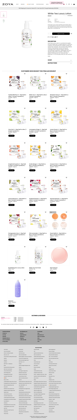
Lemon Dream (21, 390)
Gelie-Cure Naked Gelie (38, 392)
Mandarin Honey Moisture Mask (54, 397)
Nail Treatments (37, 408)
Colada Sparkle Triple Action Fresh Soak (10, 381)
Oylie (38, 341)
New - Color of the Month (53, 356)
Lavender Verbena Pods (8, 376)
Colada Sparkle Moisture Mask (9, 397)
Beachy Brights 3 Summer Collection (25, 356)
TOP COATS (6, 349)
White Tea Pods (51, 372)
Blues (5, 365)
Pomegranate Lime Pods (8, 374)
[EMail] (55, 37)
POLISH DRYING (36, 349)
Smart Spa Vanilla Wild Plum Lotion (25, 404)
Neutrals (5, 360)
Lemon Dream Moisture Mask (39, 399)
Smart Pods (6, 411)
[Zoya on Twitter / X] (40, 327)
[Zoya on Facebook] (30, 327)
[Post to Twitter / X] (49, 37)
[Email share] (55, 37)
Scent (50, 60)
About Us (21, 333)
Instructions (52, 63)
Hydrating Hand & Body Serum (54, 395)
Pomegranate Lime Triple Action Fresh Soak (10, 383)
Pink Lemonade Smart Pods (53, 358)
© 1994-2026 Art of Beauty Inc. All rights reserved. (38, 417)
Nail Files (5, 408)
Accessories (21, 351)
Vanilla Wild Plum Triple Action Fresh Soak (25, 381)
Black (50, 367)
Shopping (22, 338)
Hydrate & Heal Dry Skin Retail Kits (40, 376)
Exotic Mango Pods (7, 372)
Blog (47, 4)
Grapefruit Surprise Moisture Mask (25, 399)
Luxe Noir (50, 374)
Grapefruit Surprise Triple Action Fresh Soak (40, 383)
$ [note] (9, 133)
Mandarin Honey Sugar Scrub (9, 388)
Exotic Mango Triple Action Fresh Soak (40, 381)
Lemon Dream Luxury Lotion (54, 404)
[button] (7, 4)
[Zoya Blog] (43, 327)
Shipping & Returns (6, 338)
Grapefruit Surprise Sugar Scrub (9, 390)
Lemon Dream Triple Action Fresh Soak (55, 383)
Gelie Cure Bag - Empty (23, 406)
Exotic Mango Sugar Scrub (53, 388)
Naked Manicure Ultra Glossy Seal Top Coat (25, 395)
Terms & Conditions (6, 339)
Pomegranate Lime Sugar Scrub (24, 388)
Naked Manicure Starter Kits (24, 411)
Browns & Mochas (37, 367)
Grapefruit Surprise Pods (38, 372)
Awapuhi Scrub (51, 392)
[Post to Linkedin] (54, 37)
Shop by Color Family (52, 365)
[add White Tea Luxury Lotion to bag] (71, 33)
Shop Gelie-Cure (52, 376)
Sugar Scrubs (6, 392)
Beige (35, 379)
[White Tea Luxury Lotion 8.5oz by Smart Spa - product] (4, 21)
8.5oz (52, 20)
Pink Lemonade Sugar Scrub (24, 360)
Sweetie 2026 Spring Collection (39, 356)
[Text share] (57, 37)
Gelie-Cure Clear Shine (38, 395)
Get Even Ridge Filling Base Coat (24, 365)
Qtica (38, 338)
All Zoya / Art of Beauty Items (39, 413)
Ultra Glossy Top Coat (37, 406)
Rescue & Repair (52, 351)
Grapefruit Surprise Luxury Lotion (39, 404)
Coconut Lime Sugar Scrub (23, 358)
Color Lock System (7, 351)
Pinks (35, 360)
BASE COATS (21, 349)
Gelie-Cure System (41, 336)
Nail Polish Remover (22, 408)
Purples (20, 363)
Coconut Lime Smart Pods (38, 358)
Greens (20, 367)
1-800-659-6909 (23, 339)
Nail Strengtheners (52, 349)
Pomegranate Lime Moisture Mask (10, 399)
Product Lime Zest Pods (23, 374)
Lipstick (5, 358)
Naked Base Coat (52, 406)
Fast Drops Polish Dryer (53, 363)
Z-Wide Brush (36, 411)
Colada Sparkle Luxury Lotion (9, 406)
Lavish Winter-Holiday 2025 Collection (10, 356)
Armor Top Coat (36, 363)
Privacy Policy (5, 341)
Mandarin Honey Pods (23, 372)
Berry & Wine (6, 379)
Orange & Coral (51, 379)
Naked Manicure (52, 411)
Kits (34, 351)
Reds (50, 360)
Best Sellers (36, 365)
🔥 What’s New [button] (30, 4)
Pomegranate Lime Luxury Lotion (9, 404)
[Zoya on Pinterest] (46, 327)
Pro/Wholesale (40, 4)
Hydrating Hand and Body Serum (24, 392)
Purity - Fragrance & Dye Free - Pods (40, 374)
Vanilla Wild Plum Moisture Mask (24, 397)
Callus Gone (6, 413)
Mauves (20, 379)
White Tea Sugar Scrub (38, 390)
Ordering (4, 336)
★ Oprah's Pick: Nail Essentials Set (55, 390)
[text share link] (57, 37)
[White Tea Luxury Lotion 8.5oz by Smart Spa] (4, 14)
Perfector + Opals (52, 399)
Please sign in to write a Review (5, 318)
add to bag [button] (58, 33)
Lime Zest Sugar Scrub (38, 388)
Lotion (49, 56)
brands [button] (22, 4)
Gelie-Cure (21, 413)
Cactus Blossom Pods (22, 376)
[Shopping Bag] (74, 4)
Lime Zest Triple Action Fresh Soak (55, 381)
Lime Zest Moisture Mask (38, 397)
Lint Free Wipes (51, 408)
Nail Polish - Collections (8, 363)
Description (52, 41)
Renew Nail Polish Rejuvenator (9, 367)
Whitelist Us (22, 336)
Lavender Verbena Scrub (8, 395)
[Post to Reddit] (52, 37)
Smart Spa (39, 339)
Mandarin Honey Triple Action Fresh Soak (25, 383)
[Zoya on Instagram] (33, 327)
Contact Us (5, 333)
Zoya (38, 333)
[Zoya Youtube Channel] (36, 327)
